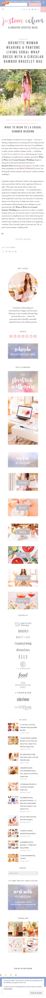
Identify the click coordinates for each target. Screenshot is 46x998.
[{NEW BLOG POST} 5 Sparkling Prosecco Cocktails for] (5, 975)
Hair (22, 120)
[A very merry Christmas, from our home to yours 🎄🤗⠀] (16, 975)
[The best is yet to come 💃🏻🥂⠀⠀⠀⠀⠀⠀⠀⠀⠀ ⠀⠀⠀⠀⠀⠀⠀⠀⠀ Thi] (0, 975)
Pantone (11, 123)
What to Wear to (31, 123)
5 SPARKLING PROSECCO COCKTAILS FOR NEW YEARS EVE (28, 787)
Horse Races (20, 154)
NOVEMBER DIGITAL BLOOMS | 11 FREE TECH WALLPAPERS (28, 845)
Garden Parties (7, 154)
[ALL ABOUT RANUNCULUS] (15, 945)
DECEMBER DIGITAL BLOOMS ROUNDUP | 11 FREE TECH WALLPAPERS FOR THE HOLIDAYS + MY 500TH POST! (28, 803)
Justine (13, 247)
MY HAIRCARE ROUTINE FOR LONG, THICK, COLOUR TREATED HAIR (29, 757)
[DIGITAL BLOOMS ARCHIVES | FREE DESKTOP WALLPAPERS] (30, 945)
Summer (19, 123)
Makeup (27, 120)
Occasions (35, 120)
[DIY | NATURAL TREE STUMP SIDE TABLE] (15, 929)
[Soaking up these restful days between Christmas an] (11, 975)
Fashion (15, 120)
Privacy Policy (8, 989)
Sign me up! (34, 4)
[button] (23, 3)
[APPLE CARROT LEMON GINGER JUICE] (30, 929)
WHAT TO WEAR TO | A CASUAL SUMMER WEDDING (23, 129)
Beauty (9, 120)
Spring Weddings (31, 148)
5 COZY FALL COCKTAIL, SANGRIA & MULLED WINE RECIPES (28, 727)
